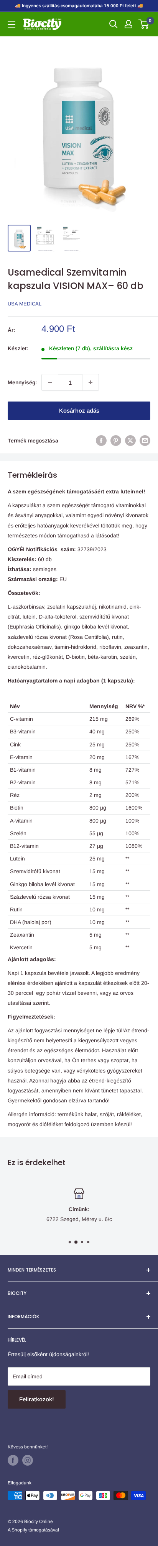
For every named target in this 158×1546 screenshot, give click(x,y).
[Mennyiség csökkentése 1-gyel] (50, 382)
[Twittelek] (130, 440)
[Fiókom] (128, 24)
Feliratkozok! (36, 1399)
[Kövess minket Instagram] (27, 1460)
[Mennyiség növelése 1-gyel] (90, 382)
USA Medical (24, 304)
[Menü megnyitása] (11, 24)
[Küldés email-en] (145, 440)
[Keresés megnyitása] (113, 24)
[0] (144, 24)
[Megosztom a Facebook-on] (101, 440)
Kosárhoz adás (79, 410)
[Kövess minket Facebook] (13, 1460)
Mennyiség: (22, 382)
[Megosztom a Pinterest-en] (115, 440)
